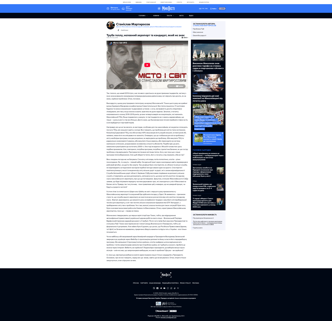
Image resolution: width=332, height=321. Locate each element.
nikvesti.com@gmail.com (168, 317)
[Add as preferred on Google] (159, 8)
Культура (179, 2)
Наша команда (155, 283)
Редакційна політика (170, 283)
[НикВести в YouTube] (164, 288)
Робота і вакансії (151, 2)
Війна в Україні (127, 2)
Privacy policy (185, 283)
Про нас (136, 283)
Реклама (195, 283)
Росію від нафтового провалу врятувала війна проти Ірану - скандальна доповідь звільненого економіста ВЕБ (207, 222)
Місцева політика (204, 2)
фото (181, 15)
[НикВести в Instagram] (168, 288)
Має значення (198, 32)
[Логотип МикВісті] (168, 8)
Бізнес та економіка (166, 2)
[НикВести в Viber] (154, 288)
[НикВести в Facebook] (157, 288)
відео (191, 15)
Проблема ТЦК (198, 29)
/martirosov (124, 30)
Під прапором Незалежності (203, 218)
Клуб (223, 8)
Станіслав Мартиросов (204, 25)
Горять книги (197, 228)
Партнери (144, 283)
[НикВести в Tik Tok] (171, 288)
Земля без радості (199, 35)
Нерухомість (190, 2)
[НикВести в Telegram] (161, 288)
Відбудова (139, 2)
